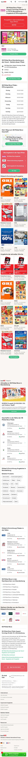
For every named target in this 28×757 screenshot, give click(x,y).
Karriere (2, 699)
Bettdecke (14, 494)
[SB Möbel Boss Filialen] (17, 613)
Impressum (16, 745)
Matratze (13, 487)
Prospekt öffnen (14, 54)
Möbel (13, 480)
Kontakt (16, 747)
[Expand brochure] (14, 37)
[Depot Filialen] (11, 613)
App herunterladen (5, 729)
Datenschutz (3, 747)
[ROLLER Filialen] (17, 620)
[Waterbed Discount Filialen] (4, 620)
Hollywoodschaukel (7, 501)
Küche (18, 480)
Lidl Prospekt (3, 719)
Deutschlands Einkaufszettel (7, 725)
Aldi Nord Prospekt (5, 715)
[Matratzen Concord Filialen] (11, 620)
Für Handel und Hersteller (6, 697)
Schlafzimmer (6, 480)
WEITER (14, 25)
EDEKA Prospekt (4, 705)
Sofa (12, 483)
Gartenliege (5, 483)
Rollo (17, 483)
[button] (14, 43)
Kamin (16, 501)
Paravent (12, 491)
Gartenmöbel (6, 476)
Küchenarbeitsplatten (16, 476)
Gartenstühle (6, 494)
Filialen (14, 680)
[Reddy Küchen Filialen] (24, 613)
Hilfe (2, 745)
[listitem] (7, 190)
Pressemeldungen (5, 731)
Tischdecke (5, 487)
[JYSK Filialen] (4, 613)
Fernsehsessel (6, 498)
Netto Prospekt (4, 717)
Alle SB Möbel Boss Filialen (14, 78)
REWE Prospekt (4, 709)
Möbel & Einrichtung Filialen (8, 682)
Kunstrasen (20, 491)
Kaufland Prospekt (5, 707)
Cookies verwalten (18, 749)
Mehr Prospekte (14, 357)
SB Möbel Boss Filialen (7, 684)
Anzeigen (24, 4)
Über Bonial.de (4, 695)
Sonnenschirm (21, 487)
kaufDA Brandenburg (6, 680)
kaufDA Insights (4, 727)
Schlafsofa (5, 491)
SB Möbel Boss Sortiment (8, 655)
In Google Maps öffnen (14, 144)
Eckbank (14, 498)
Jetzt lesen (14, 411)
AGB (2, 749)
